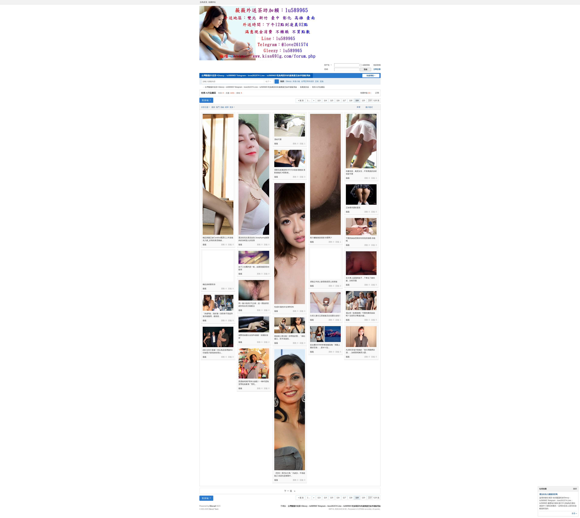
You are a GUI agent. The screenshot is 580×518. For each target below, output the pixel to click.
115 (331, 100)
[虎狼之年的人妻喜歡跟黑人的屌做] (325, 263)
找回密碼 (377, 65)
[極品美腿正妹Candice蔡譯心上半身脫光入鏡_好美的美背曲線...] (218, 189)
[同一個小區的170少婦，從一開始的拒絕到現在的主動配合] (253, 290)
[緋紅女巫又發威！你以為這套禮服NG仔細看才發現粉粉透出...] (218, 337)
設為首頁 (203, 2)
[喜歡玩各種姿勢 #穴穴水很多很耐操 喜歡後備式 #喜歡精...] (289, 158)
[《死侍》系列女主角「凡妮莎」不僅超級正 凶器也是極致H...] (289, 424)
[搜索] (277, 81)
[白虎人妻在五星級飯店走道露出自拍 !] (325, 302)
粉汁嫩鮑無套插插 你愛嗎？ (321, 238)
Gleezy (289, 81)
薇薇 (204, 245)
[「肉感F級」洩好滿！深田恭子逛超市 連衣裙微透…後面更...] (218, 303)
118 (350, 100)
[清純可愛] (289, 125)
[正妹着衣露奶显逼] (361, 194)
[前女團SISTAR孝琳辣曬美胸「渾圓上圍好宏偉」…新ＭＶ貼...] (325, 334)
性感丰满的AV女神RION (284, 307)
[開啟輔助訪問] (376, 2)
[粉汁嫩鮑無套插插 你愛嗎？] (325, 189)
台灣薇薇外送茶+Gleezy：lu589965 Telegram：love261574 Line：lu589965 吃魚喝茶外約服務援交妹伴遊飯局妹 (255, 75)
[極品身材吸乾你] (218, 266)
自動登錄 (366, 65)
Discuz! (213, 506)
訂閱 (377, 93)
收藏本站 (212, 2)
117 (344, 100)
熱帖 (222, 107)
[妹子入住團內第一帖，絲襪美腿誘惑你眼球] (253, 257)
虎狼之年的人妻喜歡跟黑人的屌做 (323, 282)
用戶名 (327, 65)
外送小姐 (296, 81)
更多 (231, 107)
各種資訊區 (304, 87)
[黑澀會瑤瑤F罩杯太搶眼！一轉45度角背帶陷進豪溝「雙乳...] (253, 363)
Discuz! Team (213, 509)
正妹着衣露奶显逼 (353, 208)
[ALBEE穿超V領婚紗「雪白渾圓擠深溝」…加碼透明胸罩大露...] (361, 336)
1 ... (308, 100)
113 (319, 100)
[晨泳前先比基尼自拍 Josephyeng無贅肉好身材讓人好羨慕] (253, 189)
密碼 (326, 69)
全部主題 (204, 107)
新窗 (358, 107)
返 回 (302, 100)
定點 (322, 81)
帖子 (267, 81)
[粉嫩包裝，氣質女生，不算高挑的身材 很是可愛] (361, 141)
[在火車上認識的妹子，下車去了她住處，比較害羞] (361, 263)
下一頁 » (290, 491)
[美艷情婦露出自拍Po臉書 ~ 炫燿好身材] (253, 324)
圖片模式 (369, 107)
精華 (227, 107)
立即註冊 (377, 69)
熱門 (218, 107)
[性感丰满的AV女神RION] (289, 258)
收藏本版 (365, 93)
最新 (213, 107)
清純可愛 (278, 139)
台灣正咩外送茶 (307, 81)
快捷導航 (370, 76)
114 (325, 100)
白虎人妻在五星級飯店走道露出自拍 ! (325, 316)
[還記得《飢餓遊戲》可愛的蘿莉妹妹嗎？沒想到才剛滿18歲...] (361, 300)
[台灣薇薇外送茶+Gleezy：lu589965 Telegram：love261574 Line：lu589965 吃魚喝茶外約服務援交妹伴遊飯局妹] (259, 60)
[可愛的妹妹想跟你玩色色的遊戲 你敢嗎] (361, 226)
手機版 (283, 506)
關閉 (575, 489)
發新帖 (205, 100)
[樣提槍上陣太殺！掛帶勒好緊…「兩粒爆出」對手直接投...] (289, 325)
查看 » (574, 513)
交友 (317, 81)
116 (338, 100)
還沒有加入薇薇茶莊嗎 (548, 494)
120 (363, 100)
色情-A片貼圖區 (318, 87)
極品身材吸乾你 (209, 284)
